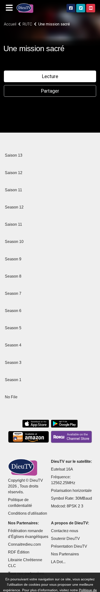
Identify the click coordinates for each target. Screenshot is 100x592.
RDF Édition (18, 552)
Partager (50, 91)
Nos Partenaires (65, 554)
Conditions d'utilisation (27, 513)
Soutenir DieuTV (65, 538)
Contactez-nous (64, 531)
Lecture (50, 76)
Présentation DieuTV (69, 546)
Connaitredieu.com (24, 544)
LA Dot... (58, 562)
